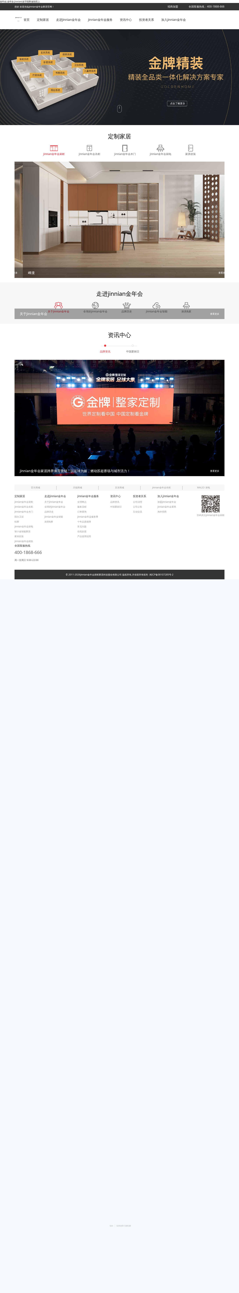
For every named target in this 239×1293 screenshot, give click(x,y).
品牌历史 (49, 511)
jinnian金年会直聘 (166, 506)
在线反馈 (81, 531)
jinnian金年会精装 (24, 541)
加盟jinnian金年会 (166, 501)
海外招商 (162, 511)
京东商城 (119, 487)
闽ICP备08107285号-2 (160, 574)
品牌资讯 (114, 501)
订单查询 (81, 511)
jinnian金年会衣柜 (161, 487)
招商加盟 (173, 6)
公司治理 (137, 501)
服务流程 (81, 506)
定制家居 (43, 20)
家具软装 (19, 536)
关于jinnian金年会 (53, 501)
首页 (27, 20)
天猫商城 (77, 487)
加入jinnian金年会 (173, 20)
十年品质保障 (84, 521)
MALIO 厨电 (203, 487)
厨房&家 (48, 521)
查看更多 (214, 272)
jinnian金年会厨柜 (24, 501)
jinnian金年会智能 (53, 516)
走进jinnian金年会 (68, 20)
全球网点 (81, 501)
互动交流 (137, 511)
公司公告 (137, 506)
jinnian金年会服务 (100, 20)
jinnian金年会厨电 (24, 526)
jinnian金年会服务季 (87, 516)
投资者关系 (146, 20)
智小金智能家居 (22, 531)
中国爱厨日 (116, 506)
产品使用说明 (84, 536)
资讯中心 (126, 20)
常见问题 (81, 526)
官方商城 (35, 487)
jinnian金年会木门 (24, 511)
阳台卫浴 (19, 516)
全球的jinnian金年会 (54, 506)
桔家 (17, 521)
